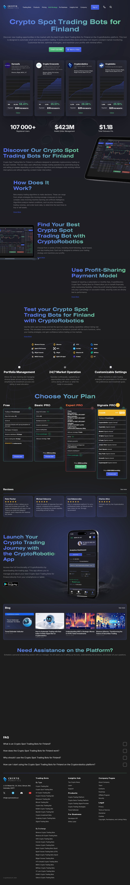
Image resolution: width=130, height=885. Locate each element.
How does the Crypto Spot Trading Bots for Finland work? (31, 751)
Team (100, 785)
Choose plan (18, 456)
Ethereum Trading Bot (43, 799)
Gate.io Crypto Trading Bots (45, 877)
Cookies (101, 816)
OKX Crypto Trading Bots (44, 839)
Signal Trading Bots (42, 821)
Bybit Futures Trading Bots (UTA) (47, 851)
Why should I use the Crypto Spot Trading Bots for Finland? (32, 757)
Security (101, 798)
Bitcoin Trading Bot (42, 802)
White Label (72, 821)
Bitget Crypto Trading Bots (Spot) (47, 855)
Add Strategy (52, 7)
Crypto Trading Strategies (76, 807)
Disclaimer (102, 813)
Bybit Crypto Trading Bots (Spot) (47, 848)
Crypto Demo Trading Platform (78, 800)
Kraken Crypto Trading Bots (45, 845)
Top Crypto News (74, 782)
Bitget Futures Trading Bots (45, 858)
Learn (70, 785)
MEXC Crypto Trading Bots (45, 865)
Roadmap (102, 792)
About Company (104, 782)
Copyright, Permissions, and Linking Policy (113, 819)
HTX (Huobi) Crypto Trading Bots (47, 861)
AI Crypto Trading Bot (43, 793)
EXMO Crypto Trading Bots (45, 874)
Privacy (101, 807)
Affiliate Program (104, 795)
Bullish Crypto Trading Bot (44, 809)
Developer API (73, 818)
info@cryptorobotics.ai (10, 798)
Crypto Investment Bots (43, 815)
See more (123, 489)
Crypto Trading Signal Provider (78, 803)
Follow (18, 113)
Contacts (102, 789)
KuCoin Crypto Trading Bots (45, 842)
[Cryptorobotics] (10, 7)
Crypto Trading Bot (42, 786)
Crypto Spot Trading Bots (44, 789)
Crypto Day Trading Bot (43, 805)
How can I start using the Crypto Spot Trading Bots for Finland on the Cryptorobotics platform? (49, 764)
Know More (17, 212)
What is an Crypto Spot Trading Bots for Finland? (27, 744)
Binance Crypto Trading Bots (45, 832)
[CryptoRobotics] (12, 779)
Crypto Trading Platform (76, 797)
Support (71, 789)
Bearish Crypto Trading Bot (45, 812)
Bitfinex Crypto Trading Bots (45, 868)
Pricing (44, 7)
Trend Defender (73, 810)
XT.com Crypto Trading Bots (45, 871)
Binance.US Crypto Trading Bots (46, 835)
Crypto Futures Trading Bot (45, 796)
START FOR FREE (56, 49)
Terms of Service (104, 810)
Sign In (95, 7)
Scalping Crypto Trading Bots (45, 818)
